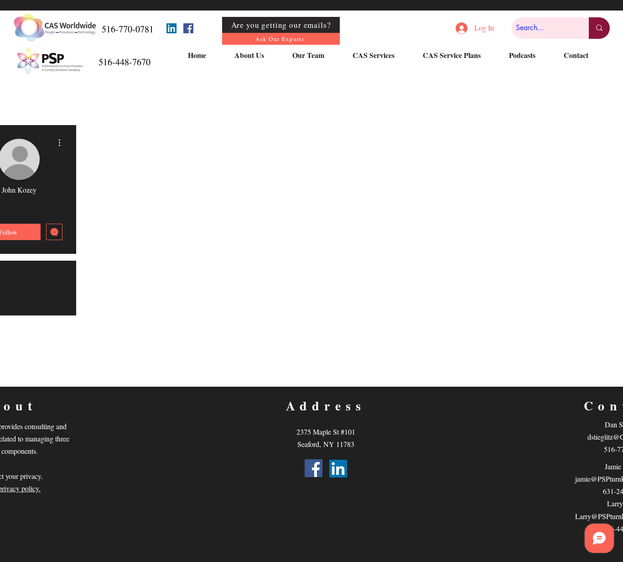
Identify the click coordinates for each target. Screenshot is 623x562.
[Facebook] (188, 28)
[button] (257, 55)
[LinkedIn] (171, 28)
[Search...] (599, 28)
